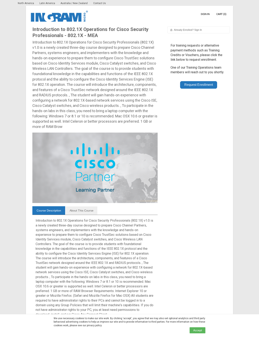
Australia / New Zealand (74, 3)
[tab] (48, 210)
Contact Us (99, 3)
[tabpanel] (95, 269)
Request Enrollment (198, 84)
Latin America (47, 3)
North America (26, 3)
